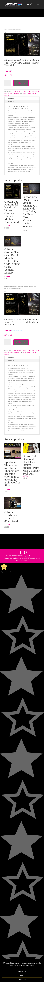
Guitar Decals (21, 91)
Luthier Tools (8, 93)
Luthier (6, 95)
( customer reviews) (16, 71)
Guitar (34, 93)
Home (5, 27)
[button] (5, 32)
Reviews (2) (11, 101)
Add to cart (21, 83)
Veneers (16, 93)
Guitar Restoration (12, 27)
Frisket (29, 93)
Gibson (14, 91)
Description (11, 98)
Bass (24, 93)
